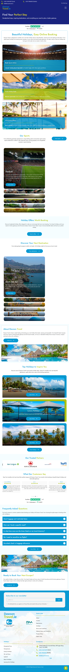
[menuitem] (64, 3)
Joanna (7, 482)
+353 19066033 (29, 1)
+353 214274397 (8, 1)
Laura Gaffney (34, 482)
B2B (51, 658)
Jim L (61, 482)
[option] (23, 464)
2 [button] (33, 496)
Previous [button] (5, 487)
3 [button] (35, 496)
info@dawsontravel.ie (8, 3)
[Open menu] (66, 8)
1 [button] (32, 496)
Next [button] (64, 487)
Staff (5, 629)
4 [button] (37, 496)
